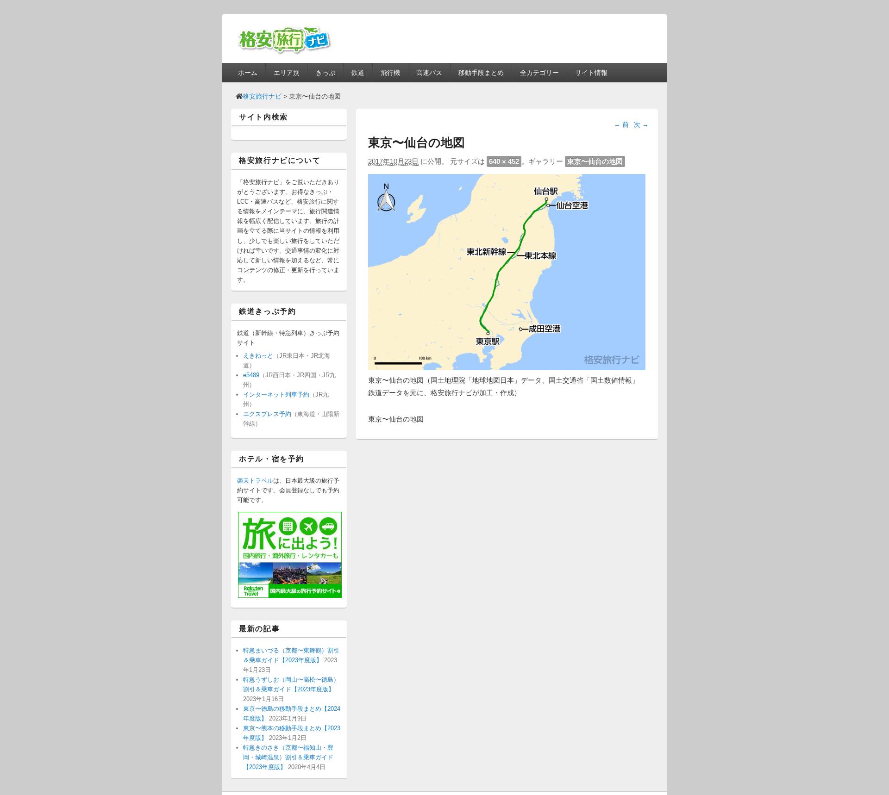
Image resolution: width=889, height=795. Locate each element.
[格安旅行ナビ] (284, 53)
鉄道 (357, 72)
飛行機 (390, 72)
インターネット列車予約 (276, 394)
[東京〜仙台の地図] (507, 368)
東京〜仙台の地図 (595, 161)
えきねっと (258, 355)
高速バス (429, 72)
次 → (641, 124)
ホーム (247, 72)
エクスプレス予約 (267, 413)
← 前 (621, 124)
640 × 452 (504, 161)
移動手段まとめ (481, 72)
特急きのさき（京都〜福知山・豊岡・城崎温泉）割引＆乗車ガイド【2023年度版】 (288, 757)
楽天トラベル (255, 480)
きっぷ (325, 72)
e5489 (251, 375)
